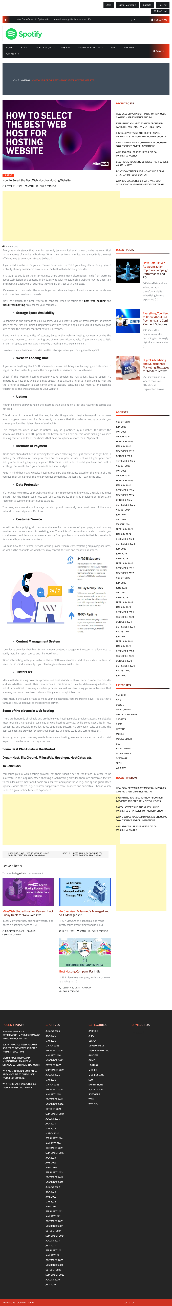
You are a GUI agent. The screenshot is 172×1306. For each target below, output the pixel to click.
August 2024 (123, 510)
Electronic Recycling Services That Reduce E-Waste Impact (142, 163)
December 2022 (125, 568)
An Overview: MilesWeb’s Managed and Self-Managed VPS (84, 913)
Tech (112, 47)
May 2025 (121, 471)
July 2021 (121, 636)
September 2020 (125, 666)
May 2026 (121, 432)
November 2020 (125, 656)
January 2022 (123, 607)
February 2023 (124, 563)
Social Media (123, 753)
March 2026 (123, 436)
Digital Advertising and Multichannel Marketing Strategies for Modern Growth (141, 135)
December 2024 (125, 490)
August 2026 (123, 422)
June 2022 (121, 588)
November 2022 (125, 573)
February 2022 (124, 602)
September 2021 (125, 627)
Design (65, 47)
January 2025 (123, 485)
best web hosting (95, 300)
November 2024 (125, 495)
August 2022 (123, 578)
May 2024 (121, 519)
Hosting (162, 5)
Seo (118, 744)
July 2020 (121, 675)
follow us (160, 19)
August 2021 (123, 631)
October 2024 (124, 500)
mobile (120, 734)
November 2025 (125, 451)
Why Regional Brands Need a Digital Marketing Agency (137, 154)
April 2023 (122, 558)
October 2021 (124, 622)
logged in (19, 873)
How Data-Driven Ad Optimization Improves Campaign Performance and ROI (141, 116)
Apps (108, 5)
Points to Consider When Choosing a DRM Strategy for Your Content (140, 173)
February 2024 (124, 529)
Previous (131, 19)
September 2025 (125, 461)
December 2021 (125, 612)
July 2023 (121, 549)
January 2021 (123, 646)
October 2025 (124, 456)
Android (121, 695)
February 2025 (124, 480)
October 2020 (124, 661)
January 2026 (123, 446)
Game (119, 724)
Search (160, 51)
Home (9, 47)
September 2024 (125, 505)
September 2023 (125, 544)
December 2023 (125, 539)
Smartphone (123, 748)
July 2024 (121, 514)
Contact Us (13, 54)
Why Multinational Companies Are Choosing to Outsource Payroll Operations (141, 144)
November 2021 (125, 617)
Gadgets (147, 5)
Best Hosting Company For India (79, 971)
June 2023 (121, 553)
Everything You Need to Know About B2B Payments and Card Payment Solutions (139, 125)
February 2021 (124, 641)
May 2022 (121, 592)
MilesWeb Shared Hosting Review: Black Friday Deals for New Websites (28, 913)
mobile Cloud (160, 11)
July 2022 (121, 583)
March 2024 (123, 524)
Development (124, 709)
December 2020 (125, 651)
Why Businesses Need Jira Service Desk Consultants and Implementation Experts (140, 183)
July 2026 (121, 427)
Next (134, 19)
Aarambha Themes (25, 1302)
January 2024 (123, 534)
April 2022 (122, 597)
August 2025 (123, 466)
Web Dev (128, 47)
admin (31, 186)
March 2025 (123, 475)
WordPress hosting (14, 304)
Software (121, 758)
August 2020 (123, 670)
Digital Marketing (127, 5)
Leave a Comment (47, 186)
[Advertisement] (61, 216)
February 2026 (124, 441)
